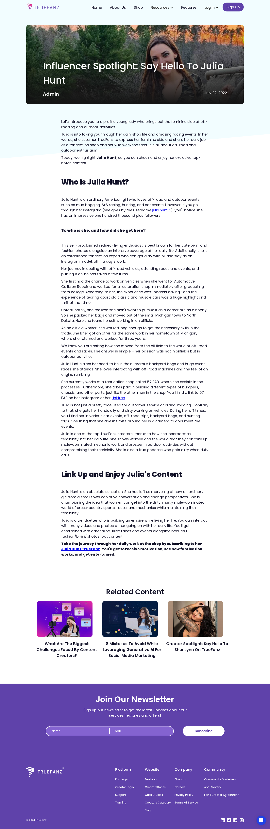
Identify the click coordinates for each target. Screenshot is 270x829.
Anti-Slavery (212, 787)
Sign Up (233, 7)
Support (120, 795)
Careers (180, 787)
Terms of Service (186, 803)
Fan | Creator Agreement (221, 795)
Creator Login (124, 787)
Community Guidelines (220, 779)
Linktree (118, 397)
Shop (138, 7)
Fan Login (121, 779)
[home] (43, 7)
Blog (148, 810)
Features (189, 7)
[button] (162, 7)
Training (120, 803)
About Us (118, 7)
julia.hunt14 (161, 210)
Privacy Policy (184, 795)
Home (97, 7)
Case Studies (154, 795)
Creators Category (158, 803)
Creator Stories (155, 787)
